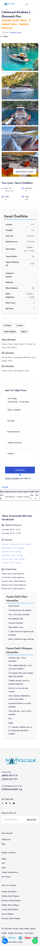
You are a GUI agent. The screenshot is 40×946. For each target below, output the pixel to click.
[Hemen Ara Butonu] (5, 941)
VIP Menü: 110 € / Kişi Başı (11, 563)
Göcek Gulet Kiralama (10, 909)
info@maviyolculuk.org (12, 789)
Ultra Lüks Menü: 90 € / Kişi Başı (13, 559)
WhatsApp (35, 941)
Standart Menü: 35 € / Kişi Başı (13, 548)
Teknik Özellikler (10, 331)
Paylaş (5, 36)
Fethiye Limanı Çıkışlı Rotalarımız (13, 573)
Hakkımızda (6, 839)
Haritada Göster (15, 32)
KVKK (4, 867)
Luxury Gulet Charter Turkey (12, 942)
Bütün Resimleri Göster (24, 171)
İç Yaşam (20, 325)
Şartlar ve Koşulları (12, 478)
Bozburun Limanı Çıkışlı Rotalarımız (14, 585)
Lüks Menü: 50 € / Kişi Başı (11, 551)
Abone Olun (31, 819)
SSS (3, 863)
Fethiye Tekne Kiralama (10, 905)
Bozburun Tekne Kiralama (11, 900)
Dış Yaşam (7, 325)
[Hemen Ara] (5, 941)
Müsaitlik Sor (20, 470)
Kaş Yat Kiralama (8, 914)
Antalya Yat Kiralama (9, 891)
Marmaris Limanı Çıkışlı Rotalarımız (14, 581)
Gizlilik (4, 933)
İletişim (4, 859)
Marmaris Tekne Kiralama (11, 918)
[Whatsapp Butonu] (35, 941)
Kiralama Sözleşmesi (15, 933)
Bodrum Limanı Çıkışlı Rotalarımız (13, 588)
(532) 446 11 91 (10, 779)
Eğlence (24, 331)
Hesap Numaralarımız (10, 872)
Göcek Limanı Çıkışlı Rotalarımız (13, 577)
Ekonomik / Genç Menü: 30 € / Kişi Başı (16, 544)
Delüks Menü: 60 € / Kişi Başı (12, 555)
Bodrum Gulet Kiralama (10, 896)
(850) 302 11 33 (10, 775)
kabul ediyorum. (18, 478)
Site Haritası (6, 876)
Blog (3, 844)
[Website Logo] (9, 4)
